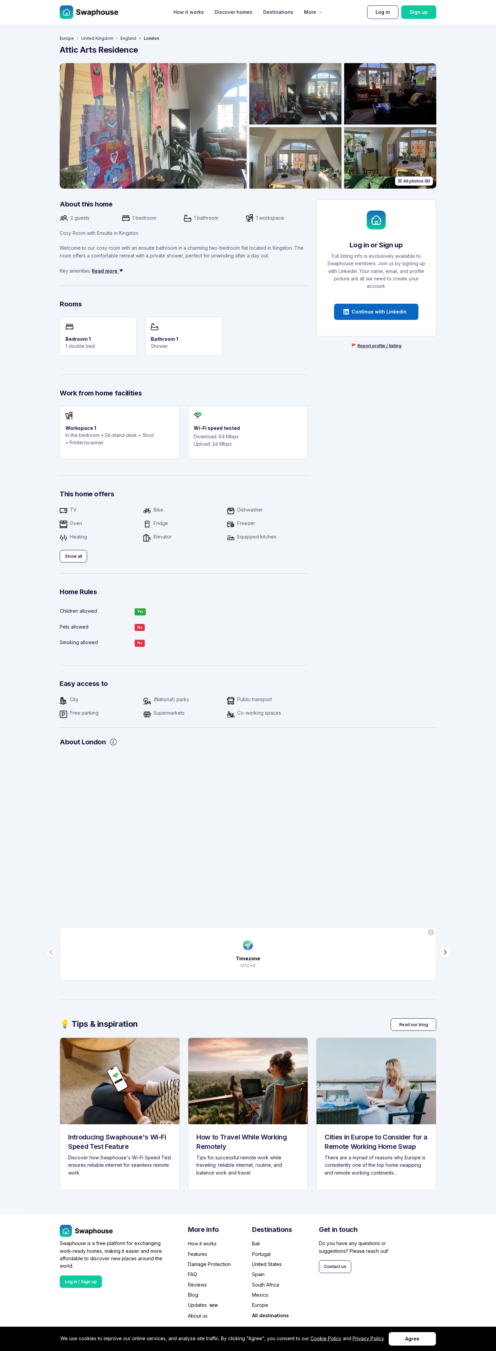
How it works (188, 12)
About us (198, 1316)
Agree (412, 1339)
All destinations (270, 1316)
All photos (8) (416, 181)
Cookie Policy (325, 1338)
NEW (214, 1305)
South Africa (265, 1285)
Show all (73, 556)
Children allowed (78, 611)
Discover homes (233, 12)
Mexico (260, 1295)
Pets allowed (74, 627)
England (128, 38)
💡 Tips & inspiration (99, 1024)
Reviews (197, 1285)
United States (267, 1264)
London (151, 38)
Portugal (261, 1254)
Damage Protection (209, 1264)
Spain (258, 1274)
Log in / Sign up (81, 1281)
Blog (193, 1295)
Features (197, 1254)
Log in (383, 12)
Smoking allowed (79, 642)
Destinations (278, 12)
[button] (51, 952)
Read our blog (413, 1024)
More (310, 12)
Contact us (335, 1266)
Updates (197, 1305)
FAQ (192, 1274)
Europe (67, 38)
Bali (256, 1243)
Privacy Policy (368, 1338)
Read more (105, 271)
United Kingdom (97, 38)
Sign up (419, 12)
